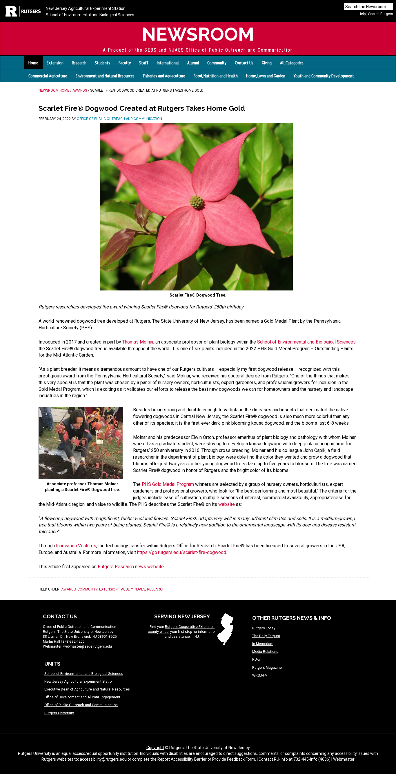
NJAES (140, 589)
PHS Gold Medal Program (168, 484)
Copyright (155, 747)
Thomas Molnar (137, 342)
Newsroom (198, 34)
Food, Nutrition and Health (216, 76)
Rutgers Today (263, 628)
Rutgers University (59, 713)
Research (156, 589)
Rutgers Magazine (267, 668)
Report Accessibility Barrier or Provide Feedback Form (206, 759)
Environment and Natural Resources (105, 76)
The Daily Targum (266, 636)
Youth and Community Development (324, 76)
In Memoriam (262, 644)
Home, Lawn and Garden (265, 76)
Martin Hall (51, 641)
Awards (68, 589)
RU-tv (256, 659)
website (226, 504)
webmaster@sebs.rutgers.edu (87, 646)
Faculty (126, 589)
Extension (108, 589)
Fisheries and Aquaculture (164, 76)
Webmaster (344, 759)
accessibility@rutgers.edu (103, 759)
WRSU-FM (260, 675)
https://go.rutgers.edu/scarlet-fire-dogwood (181, 552)
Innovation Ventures (76, 545)
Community (87, 589)
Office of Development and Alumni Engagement (82, 697)
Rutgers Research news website (131, 566)
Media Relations (265, 652)
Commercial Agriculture (47, 76)
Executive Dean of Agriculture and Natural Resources (87, 689)
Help (362, 14)
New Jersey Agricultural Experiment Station (86, 8)
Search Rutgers (380, 14)
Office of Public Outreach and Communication (81, 705)
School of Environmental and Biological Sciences (90, 14)
